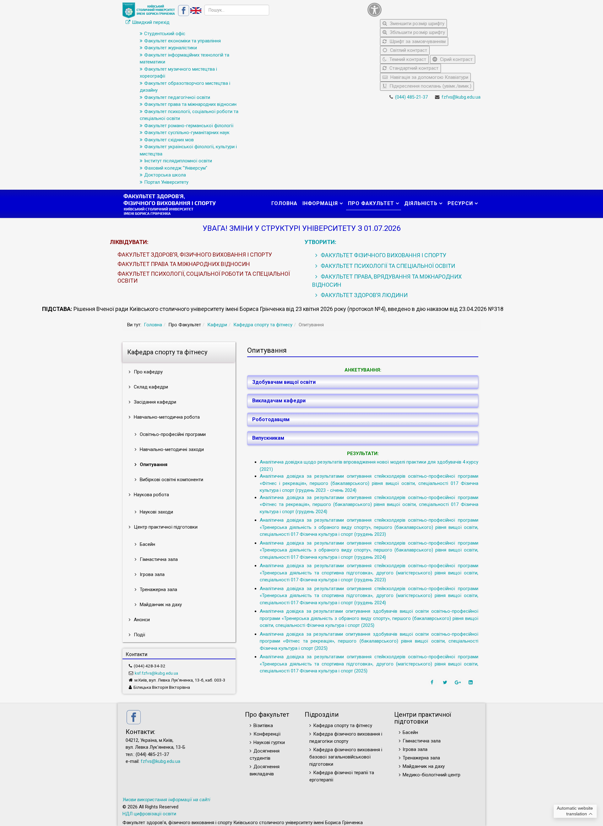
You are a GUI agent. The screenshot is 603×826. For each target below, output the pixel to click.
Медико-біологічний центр (431, 775)
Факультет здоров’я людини (363, 295)
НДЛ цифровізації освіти (149, 814)
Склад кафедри (150, 387)
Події (139, 635)
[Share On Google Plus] (458, 682)
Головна (284, 203)
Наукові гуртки (269, 742)
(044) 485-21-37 (411, 97)
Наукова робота (151, 494)
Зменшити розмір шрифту (416, 23)
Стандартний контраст (413, 68)
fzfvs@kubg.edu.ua (461, 97)
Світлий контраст (408, 50)
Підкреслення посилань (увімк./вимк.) (429, 86)
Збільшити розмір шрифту (416, 32)
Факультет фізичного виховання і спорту (382, 255)
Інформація (320, 203)
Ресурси (460, 203)
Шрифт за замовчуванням (417, 41)
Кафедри (217, 325)
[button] (422, 10)
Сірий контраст (456, 59)
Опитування (153, 464)
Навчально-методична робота (166, 417)
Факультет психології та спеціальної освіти (387, 266)
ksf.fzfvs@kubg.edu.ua (156, 673)
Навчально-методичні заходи (171, 449)
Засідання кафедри (154, 402)
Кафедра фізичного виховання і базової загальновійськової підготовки (345, 757)
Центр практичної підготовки (165, 527)
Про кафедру (148, 372)
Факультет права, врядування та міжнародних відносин (387, 280)
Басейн (147, 544)
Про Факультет (371, 203)
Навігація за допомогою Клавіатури (428, 77)
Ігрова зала (152, 574)
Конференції (266, 734)
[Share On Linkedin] (471, 682)
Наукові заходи (156, 512)
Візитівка (263, 725)
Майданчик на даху (160, 604)
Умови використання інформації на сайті (166, 799)
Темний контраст (407, 59)
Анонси (141, 619)
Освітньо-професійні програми (172, 434)
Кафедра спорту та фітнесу (262, 325)
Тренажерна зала (158, 589)
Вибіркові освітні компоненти (171, 479)
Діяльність (420, 203)
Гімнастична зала (158, 559)
